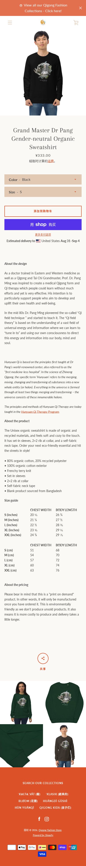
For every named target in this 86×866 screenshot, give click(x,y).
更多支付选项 (43, 234)
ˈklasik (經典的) (57, 794)
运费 (51, 161)
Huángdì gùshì (55, 801)
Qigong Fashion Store (50, 830)
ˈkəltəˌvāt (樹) (29, 794)
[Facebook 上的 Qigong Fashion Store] (39, 819)
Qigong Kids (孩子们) (55, 807)
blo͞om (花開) (28, 801)
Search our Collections (43, 783)
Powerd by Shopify (43, 835)
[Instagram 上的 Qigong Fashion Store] (47, 819)
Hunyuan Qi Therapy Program (40, 412)
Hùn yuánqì (24, 807)
